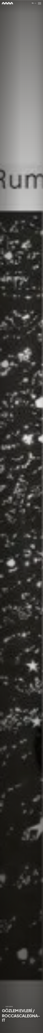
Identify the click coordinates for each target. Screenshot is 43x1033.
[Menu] (39, 3)
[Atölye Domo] (7, 3)
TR (33, 3)
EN (35, 3)
